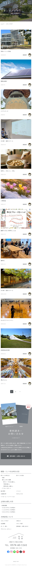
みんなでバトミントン (7, 320)
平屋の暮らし (6, 484)
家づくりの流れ (20, 475)
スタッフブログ (4, 521)
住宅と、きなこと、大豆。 (8, 171)
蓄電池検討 (4, 81)
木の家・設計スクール (7, 290)
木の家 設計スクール (7, 141)
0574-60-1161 (18, 545)
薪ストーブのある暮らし (9, 482)
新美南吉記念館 (5, 350)
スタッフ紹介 (19, 523)
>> (20, 392)
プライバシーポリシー (6, 529)
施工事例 (3, 491)
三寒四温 (3, 201)
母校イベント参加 (6, 51)
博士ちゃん (4, 380)
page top (16, 561)
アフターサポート (6, 488)
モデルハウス (19, 494)
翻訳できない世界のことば (8, 230)
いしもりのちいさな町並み (8, 510)
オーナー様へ (4, 526)
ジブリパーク (4, 111)
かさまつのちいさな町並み (8, 507)
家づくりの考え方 (5, 475)
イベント (18, 491)
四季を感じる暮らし (8, 486)
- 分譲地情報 (4, 505)
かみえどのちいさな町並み (8, 512)
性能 (3, 477)
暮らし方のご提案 (6, 479)
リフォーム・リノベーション (8, 496)
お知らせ (18, 521)
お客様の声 (3, 494)
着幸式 (3, 260)
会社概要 (3, 523)
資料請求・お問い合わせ (22, 526)
